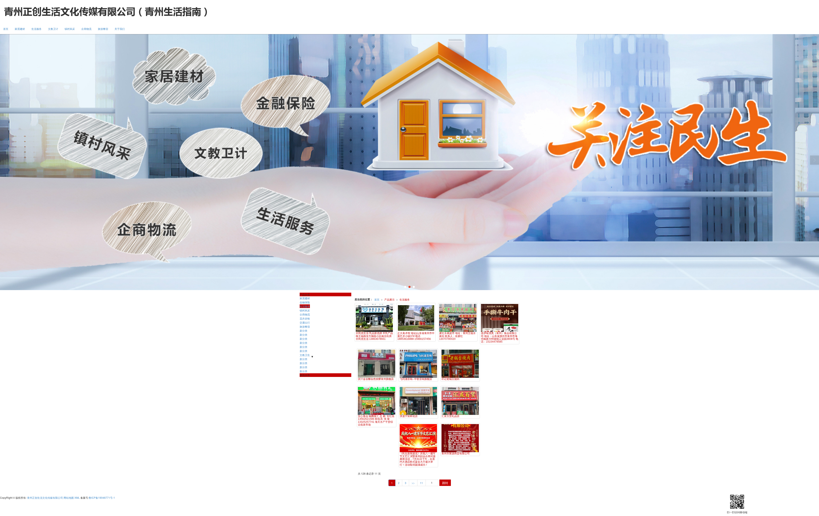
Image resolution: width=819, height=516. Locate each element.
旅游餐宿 (103, 29)
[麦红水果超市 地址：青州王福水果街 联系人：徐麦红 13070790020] (457, 318)
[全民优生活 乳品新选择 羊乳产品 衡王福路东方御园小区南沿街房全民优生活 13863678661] (374, 318)
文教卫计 (53, 29)
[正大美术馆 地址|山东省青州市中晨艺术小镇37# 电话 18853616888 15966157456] (416, 318)
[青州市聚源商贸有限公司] (460, 438)
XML (77, 497)
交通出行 (305, 322)
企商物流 (86, 29)
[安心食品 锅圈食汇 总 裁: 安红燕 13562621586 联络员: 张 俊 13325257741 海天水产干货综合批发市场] (376, 401)
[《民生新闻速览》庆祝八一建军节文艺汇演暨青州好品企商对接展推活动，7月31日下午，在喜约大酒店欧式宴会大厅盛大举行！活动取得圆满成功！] (418, 438)
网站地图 (69, 497)
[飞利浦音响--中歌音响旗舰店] (418, 364)
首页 (5, 29)
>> (413, 483)
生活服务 (36, 29)
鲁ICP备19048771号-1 (102, 497)
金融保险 (305, 302)
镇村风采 (70, 29)
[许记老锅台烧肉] (460, 364)
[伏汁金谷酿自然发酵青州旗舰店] (376, 364)
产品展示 (389, 299)
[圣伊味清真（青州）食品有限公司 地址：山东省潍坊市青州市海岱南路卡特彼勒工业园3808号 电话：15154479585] (499, 318)
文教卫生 (305, 355)
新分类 (303, 330)
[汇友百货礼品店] (460, 401)
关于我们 (120, 29)
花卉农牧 (305, 318)
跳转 (445, 483)
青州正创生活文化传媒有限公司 (45, 497)
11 (421, 483)
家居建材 (20, 29)
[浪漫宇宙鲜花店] (418, 401)
